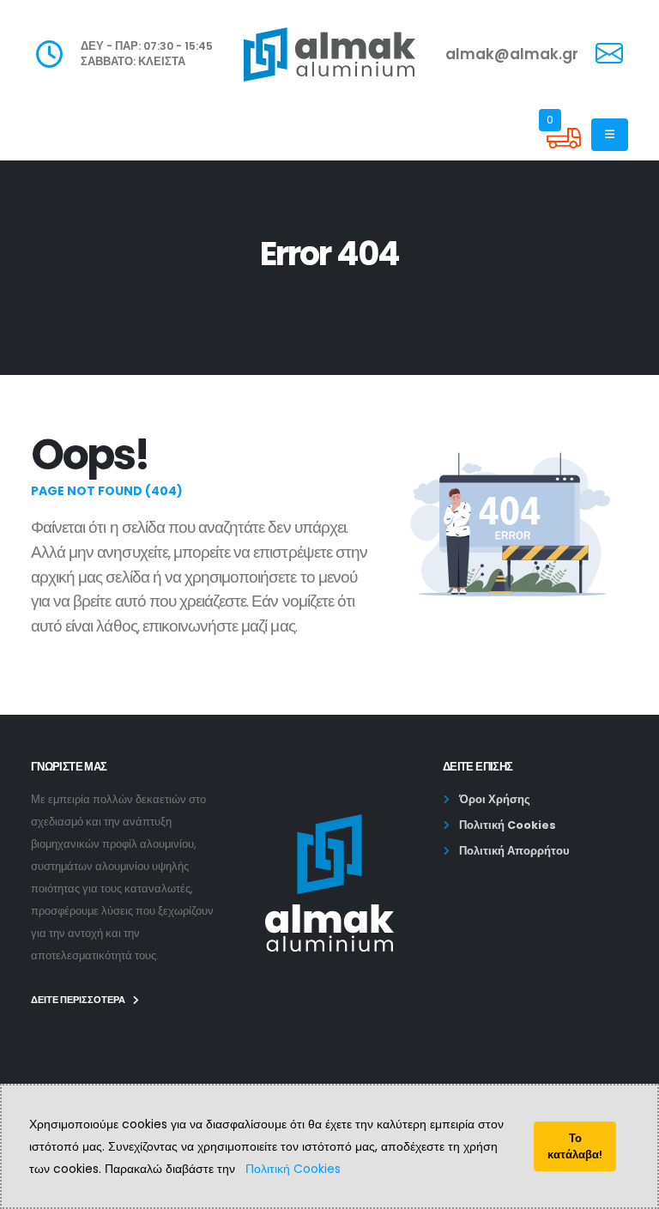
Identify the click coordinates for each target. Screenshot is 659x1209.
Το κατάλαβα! (574, 1146)
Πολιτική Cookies (293, 1168)
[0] (564, 151)
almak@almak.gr (511, 54)
